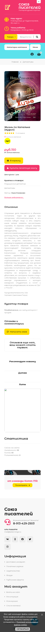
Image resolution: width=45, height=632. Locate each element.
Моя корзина (12, 601)
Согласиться (22, 629)
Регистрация (12, 597)
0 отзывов (20, 133)
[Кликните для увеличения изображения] (22, 96)
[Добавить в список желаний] (22, 137)
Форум (9, 575)
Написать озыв (18, 332)
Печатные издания (14, 566)
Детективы (9, 188)
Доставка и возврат (15, 562)
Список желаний (13, 606)
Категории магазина (17, 47)
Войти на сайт (13, 592)
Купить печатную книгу (23, 168)
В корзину (15, 160)
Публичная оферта (15, 580)
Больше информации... (14, 197)
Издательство (13, 571)
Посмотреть (21, 485)
